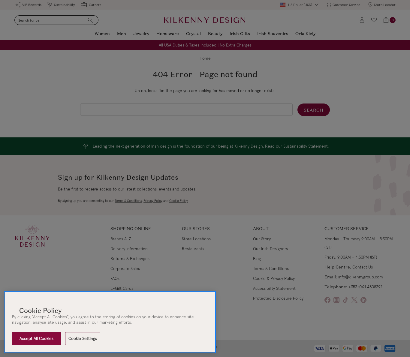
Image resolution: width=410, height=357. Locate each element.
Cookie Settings (82, 338)
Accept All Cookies (36, 338)
